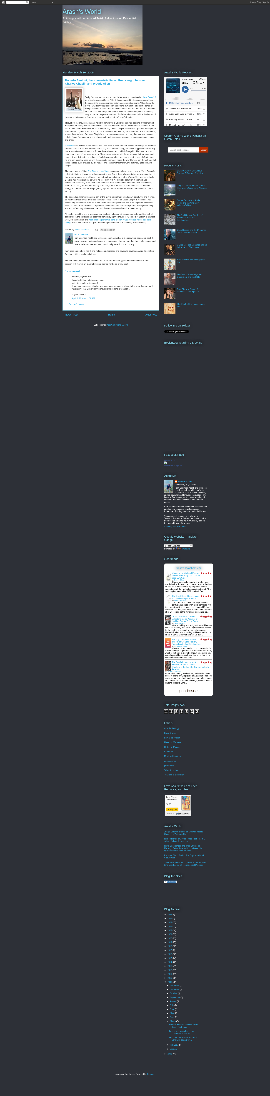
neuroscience (170, 761)
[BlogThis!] (104, 229)
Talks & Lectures (172, 770)
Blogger (150, 1074)
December (175, 985)
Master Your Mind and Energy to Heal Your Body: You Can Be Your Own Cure (186, 575)
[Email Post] (96, 229)
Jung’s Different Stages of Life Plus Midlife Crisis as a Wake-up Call (192, 188)
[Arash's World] (165, 463)
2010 (170, 978)
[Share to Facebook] (110, 229)
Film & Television (172, 738)
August (173, 1001)
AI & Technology (171, 728)
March (173, 1021)
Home (111, 314)
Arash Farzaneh (185, 481)
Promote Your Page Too (173, 466)
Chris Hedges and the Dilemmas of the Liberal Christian (191, 231)
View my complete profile (175, 526)
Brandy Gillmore (179, 580)
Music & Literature (172, 756)
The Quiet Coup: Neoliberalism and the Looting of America (186, 597)
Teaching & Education (174, 775)
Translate (186, 549)
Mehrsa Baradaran (181, 600)
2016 (170, 954)
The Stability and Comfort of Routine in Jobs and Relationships (189, 217)
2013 (170, 966)
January (174, 1049)
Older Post (151, 314)
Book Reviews (170, 733)
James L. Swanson (174, 671)
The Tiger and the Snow (98, 171)
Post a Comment (76, 304)
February (174, 1045)
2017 (170, 950)
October (174, 993)
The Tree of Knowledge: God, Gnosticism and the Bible (190, 275)
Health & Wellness (172, 742)
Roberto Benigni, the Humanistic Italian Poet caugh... (183, 1025)
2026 (170, 914)
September (175, 997)
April (172, 1017)
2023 (170, 926)
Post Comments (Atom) (117, 325)
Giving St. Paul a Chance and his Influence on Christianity (192, 246)
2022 (170, 930)
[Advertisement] (200, 895)
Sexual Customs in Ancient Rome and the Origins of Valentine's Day (189, 202)
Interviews (168, 751)
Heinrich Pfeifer (179, 623)
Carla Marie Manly (180, 646)
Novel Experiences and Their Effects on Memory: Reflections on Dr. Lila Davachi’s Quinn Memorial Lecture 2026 (183, 848)
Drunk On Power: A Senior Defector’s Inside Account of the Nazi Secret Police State (185, 618)
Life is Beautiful (149, 97)
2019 (170, 942)
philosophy (169, 765)
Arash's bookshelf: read (189, 568)
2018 (170, 946)
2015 (170, 958)
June (172, 1009)
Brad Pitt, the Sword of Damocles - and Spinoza (188, 290)
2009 (170, 982)
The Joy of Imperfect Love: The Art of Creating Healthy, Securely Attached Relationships (186, 641)
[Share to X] (107, 229)
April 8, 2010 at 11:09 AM (83, 298)
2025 (170, 918)
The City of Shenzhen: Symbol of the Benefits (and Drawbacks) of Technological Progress (185, 863)
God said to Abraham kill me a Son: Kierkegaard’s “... (183, 1038)
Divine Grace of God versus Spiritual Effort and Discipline (190, 172)
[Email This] (101, 229)
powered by (170, 813)
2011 (170, 974)
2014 (170, 962)
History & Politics (172, 747)
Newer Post (71, 314)
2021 (170, 934)
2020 (170, 938)
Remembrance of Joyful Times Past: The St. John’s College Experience (184, 840)
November (175, 989)
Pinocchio (69, 146)
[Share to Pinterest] (113, 229)
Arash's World (81, 11)
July (172, 1005)
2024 (170, 922)
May (172, 1013)
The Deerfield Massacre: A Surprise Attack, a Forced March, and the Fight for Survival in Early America (190, 666)
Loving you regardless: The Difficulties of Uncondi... (181, 1032)
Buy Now (173, 810)
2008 (170, 1054)
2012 (170, 970)
